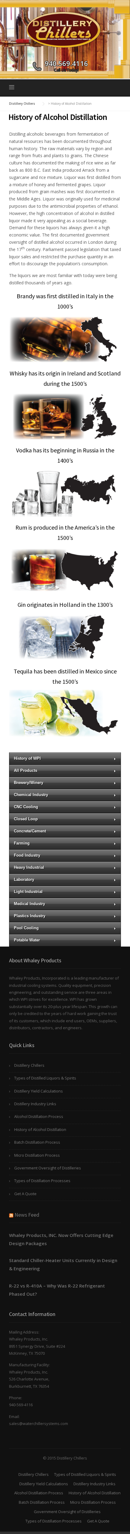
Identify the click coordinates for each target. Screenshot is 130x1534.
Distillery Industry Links (35, 1103)
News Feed (27, 1214)
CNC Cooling (26, 807)
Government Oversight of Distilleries (47, 1168)
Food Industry (27, 855)
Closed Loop (26, 819)
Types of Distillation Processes (42, 1180)
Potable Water (27, 940)
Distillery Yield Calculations (38, 1091)
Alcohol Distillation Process (38, 1116)
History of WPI (27, 758)
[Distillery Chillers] (65, 28)
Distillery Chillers (29, 1065)
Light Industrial (28, 891)
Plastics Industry (29, 916)
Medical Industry (29, 903)
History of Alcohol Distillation (40, 1129)
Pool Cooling (26, 928)
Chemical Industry (31, 794)
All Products (25, 770)
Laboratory (24, 879)
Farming (22, 843)
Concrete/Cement (30, 831)
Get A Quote (25, 1193)
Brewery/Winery (28, 782)
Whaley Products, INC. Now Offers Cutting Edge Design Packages (61, 1239)
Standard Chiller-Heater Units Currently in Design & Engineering (63, 1264)
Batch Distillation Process (37, 1142)
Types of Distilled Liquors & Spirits (45, 1078)
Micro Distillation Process (37, 1155)
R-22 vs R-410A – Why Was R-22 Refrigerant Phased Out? (57, 1290)
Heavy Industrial (29, 867)
